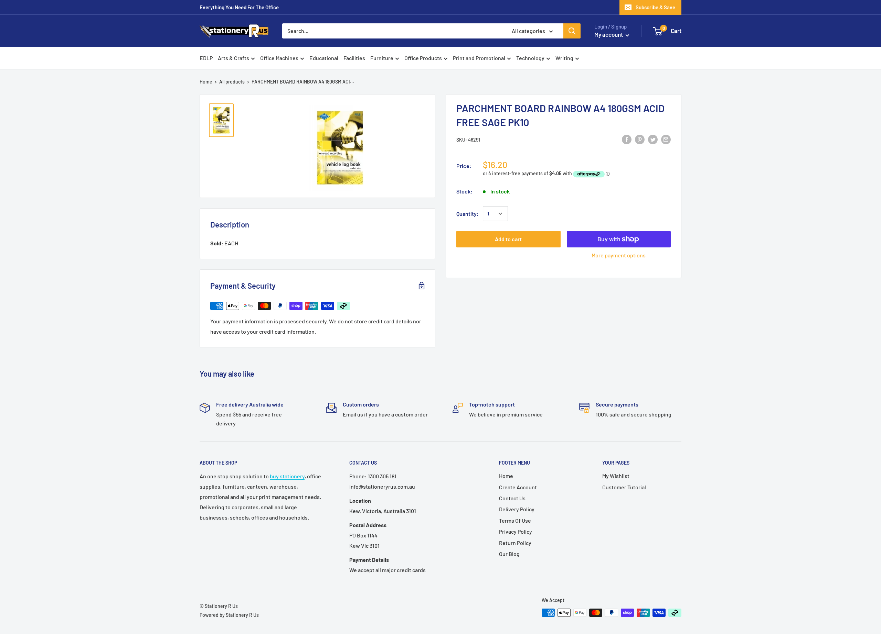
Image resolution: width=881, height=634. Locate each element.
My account (609, 34)
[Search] (572, 30)
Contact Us (512, 498)
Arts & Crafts (233, 58)
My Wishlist (615, 475)
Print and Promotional (479, 58)
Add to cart (508, 239)
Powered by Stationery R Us (229, 615)
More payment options (619, 255)
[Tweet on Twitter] (653, 139)
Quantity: (467, 213)
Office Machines (279, 58)
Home (206, 82)
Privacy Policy (515, 531)
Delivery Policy (516, 509)
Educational (323, 58)
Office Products (423, 58)
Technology (530, 58)
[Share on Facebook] (626, 139)
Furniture (381, 58)
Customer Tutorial (624, 487)
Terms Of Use (515, 520)
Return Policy (515, 543)
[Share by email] (666, 139)
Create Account (518, 487)
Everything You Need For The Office (239, 7)
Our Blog (509, 553)
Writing (564, 58)
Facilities (354, 58)
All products (232, 82)
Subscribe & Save (655, 7)
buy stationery (287, 476)
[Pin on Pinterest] (640, 139)
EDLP (206, 58)
